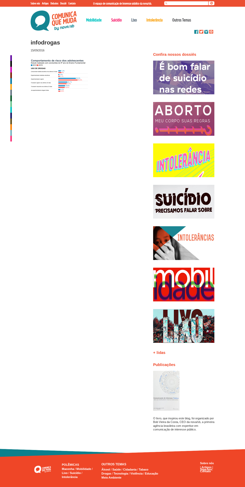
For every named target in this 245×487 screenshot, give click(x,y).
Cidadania (129, 469)
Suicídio (76, 473)
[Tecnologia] (11, 127)
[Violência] (11, 133)
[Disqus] (86, 144)
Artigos (207, 467)
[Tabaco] (11, 121)
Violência (136, 473)
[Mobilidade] (11, 110)
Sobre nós (207, 463)
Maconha (68, 469)
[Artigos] (11, 64)
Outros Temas (181, 20)
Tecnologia (121, 473)
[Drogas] (11, 75)
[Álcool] (11, 58)
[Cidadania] (11, 69)
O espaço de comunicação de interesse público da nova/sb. (122, 3)
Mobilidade (84, 469)
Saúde (116, 469)
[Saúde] (11, 115)
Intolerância (70, 477)
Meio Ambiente (111, 477)
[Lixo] (11, 92)
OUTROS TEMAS (113, 464)
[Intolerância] (11, 87)
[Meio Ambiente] (11, 104)
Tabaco (143, 469)
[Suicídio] (11, 138)
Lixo (65, 473)
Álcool (105, 469)
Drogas (106, 473)
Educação (151, 473)
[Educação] (11, 81)
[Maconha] (11, 98)
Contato (205, 471)
